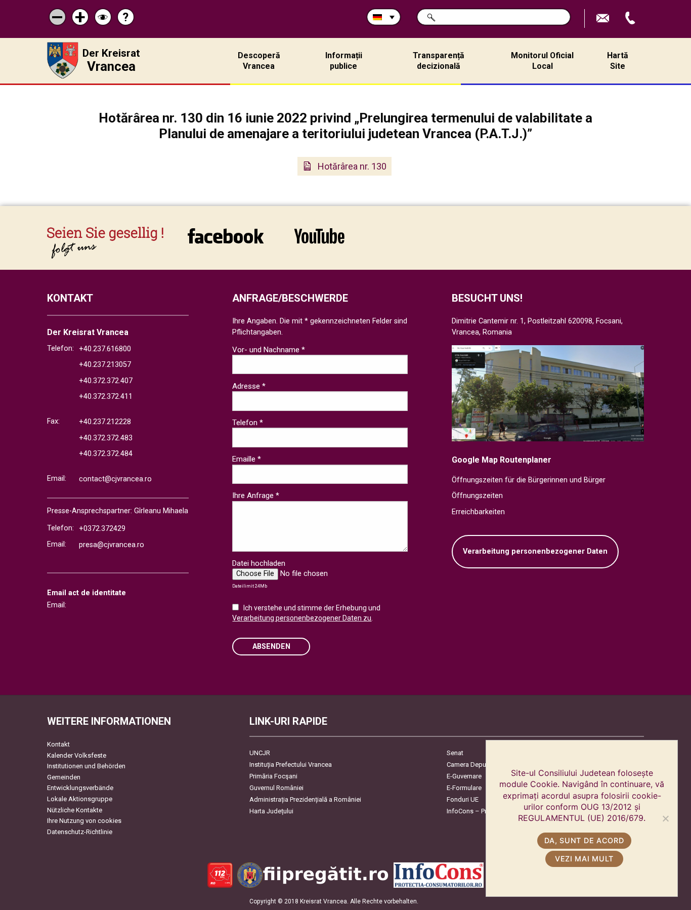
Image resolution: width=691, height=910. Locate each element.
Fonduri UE (463, 799)
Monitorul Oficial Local (542, 61)
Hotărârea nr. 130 (352, 166)
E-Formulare (464, 788)
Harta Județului (271, 811)
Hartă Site (617, 61)
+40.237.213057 (105, 364)
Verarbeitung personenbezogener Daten (535, 551)
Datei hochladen (258, 563)
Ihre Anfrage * (255, 495)
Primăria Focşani (273, 776)
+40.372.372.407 (106, 381)
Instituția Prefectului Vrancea (290, 764)
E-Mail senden (604, 18)
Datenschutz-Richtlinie (79, 832)
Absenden (271, 646)
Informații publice (343, 61)
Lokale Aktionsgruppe (79, 799)
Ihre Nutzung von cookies (84, 820)
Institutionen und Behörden (86, 766)
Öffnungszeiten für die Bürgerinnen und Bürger (529, 480)
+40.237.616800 (105, 349)
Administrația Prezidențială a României (305, 799)
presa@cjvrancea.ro (111, 545)
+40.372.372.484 (106, 453)
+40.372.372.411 (106, 396)
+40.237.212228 (105, 422)
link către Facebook (226, 243)
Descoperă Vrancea (259, 61)
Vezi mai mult (584, 858)
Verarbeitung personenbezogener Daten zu (301, 618)
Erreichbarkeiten (478, 512)
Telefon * (247, 422)
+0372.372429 (102, 528)
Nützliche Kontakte (74, 810)
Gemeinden (63, 777)
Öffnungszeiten (477, 495)
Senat (455, 753)
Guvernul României (276, 788)
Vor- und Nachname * (268, 349)
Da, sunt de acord (584, 840)
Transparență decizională (438, 61)
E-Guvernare (464, 776)
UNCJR (259, 753)
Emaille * (246, 459)
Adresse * (249, 386)
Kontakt (58, 744)
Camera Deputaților (475, 764)
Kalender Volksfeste (76, 755)
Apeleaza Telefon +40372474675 (631, 18)
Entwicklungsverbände (80, 788)
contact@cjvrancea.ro (115, 479)
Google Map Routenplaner (501, 460)
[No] (665, 818)
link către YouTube (319, 243)
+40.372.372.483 (106, 438)
